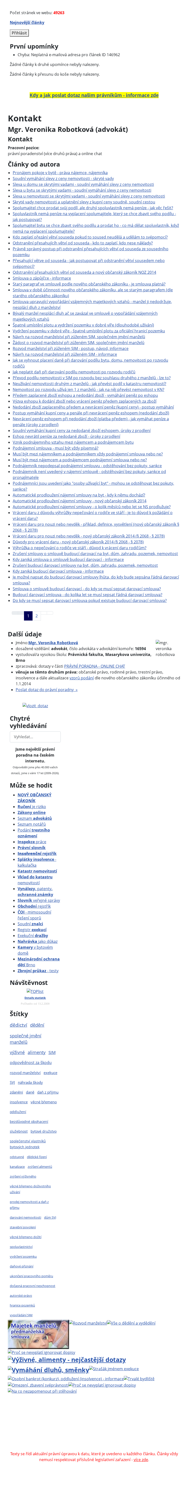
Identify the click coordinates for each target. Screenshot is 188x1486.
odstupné (17, 1157)
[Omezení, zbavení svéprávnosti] (38, 1384)
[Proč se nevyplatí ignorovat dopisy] (102, 1384)
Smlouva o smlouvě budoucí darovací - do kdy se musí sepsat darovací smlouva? (87, 588)
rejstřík (37, 853)
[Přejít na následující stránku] (44, 613)
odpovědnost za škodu (31, 1062)
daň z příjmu (48, 1092)
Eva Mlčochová (124, 1418)
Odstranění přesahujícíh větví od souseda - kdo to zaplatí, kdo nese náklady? (83, 243)
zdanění (16, 1092)
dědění (37, 1025)
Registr (32, 929)
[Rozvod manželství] (88, 1322)
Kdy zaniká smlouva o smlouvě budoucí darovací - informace (68, 559)
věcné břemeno (44, 1101)
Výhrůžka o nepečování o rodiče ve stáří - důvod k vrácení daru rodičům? (79, 547)
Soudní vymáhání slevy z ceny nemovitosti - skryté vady (63, 178)
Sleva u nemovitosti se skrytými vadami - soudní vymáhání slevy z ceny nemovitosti (89, 196)
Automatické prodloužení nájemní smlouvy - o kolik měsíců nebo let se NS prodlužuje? (92, 506)
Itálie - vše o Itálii (128, 1448)
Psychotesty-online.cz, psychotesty (76, 1448)
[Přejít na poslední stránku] (50, 613)
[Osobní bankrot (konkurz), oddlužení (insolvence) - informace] (66, 1378)
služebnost (19, 1131)
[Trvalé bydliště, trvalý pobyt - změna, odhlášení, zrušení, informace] (139, 1378)
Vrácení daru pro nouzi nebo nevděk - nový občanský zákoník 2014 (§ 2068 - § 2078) (89, 536)
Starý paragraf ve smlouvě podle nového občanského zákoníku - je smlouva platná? (89, 284)
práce (32, 841)
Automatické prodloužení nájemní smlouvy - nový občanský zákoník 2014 (79, 501)
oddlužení (18, 1111)
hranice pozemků (22, 1305)
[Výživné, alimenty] (67, 1359)
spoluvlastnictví (21, 1246)
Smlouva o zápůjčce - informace (42, 278)
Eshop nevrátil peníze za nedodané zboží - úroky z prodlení (66, 436)
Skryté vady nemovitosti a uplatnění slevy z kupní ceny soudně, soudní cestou (84, 202)
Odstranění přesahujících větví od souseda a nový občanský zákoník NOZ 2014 (84, 272)
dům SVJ (50, 1217)
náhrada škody (30, 1082)
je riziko (32, 806)
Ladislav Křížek (84, 1424)
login (125, 1430)
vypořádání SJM (21, 1315)
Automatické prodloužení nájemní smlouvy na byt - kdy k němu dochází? (79, 495)
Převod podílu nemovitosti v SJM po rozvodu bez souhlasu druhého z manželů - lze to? (92, 377)
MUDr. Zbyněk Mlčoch (65, 1418)
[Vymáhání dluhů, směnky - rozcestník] (48, 1369)
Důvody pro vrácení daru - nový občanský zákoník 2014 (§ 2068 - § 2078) (78, 542)
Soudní (30, 924)
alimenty (37, 1052)
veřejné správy (39, 900)
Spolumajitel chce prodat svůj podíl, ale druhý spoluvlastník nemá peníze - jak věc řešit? (93, 208)
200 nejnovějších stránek (94, 1430)
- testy (38, 970)
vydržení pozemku (23, 1256)
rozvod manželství (25, 1072)
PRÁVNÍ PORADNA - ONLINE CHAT (94, 666)
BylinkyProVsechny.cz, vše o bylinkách (136, 1442)
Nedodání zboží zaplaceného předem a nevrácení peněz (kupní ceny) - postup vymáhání (93, 407)
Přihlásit (19, 33)
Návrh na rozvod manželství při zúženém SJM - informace (65, 354)
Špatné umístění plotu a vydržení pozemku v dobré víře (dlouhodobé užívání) (83, 325)
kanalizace (17, 1166)
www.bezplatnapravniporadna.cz (128, 1412)
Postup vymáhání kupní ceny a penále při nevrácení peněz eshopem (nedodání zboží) (91, 413)
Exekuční (33, 935)
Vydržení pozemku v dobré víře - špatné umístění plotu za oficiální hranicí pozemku (89, 331)
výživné (17, 1052)
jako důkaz (38, 941)
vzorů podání (82, 678)
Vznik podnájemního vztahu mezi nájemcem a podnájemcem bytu (73, 442)
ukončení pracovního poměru (31, 1276)
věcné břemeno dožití (25, 1237)
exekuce (50, 1072)
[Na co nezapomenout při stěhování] (42, 1391)
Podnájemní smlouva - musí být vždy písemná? (55, 448)
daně (30, 1092)
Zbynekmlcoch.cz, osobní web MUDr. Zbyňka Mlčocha (89, 1436)
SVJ (12, 1082)
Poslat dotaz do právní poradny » (47, 689)
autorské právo (21, 1295)
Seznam (35, 818)
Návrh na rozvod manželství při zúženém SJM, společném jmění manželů (79, 336)
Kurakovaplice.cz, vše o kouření (69, 1442)
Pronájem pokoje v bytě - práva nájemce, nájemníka (60, 172)
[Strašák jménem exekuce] (114, 1368)
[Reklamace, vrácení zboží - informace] (41, 1352)
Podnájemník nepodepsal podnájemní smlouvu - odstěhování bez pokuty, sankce (87, 465)
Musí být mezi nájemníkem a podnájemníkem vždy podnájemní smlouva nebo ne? (88, 454)
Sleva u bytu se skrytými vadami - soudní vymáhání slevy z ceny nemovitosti (82, 190)
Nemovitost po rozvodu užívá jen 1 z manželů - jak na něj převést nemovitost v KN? (88, 389)
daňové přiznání (21, 1266)
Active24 (44, 1424)
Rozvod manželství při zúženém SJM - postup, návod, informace (71, 348)
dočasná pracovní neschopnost (32, 1286)
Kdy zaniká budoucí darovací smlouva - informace (58, 571)
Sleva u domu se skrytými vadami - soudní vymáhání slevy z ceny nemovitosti (83, 184)
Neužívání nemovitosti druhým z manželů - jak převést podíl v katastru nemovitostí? (89, 383)
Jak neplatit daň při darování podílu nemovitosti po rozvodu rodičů (74, 372)
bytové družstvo (44, 1131)
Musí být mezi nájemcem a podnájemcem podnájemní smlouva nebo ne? (80, 460)
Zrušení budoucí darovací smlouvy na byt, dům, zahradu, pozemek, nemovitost (85, 565)
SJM (52, 1052)
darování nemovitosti (25, 1217)
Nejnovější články (27, 22)
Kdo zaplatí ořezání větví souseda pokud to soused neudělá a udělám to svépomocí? (90, 237)
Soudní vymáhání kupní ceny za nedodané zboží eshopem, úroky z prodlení (82, 430)
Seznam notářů (32, 824)
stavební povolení (23, 1227)
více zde (141, 1459)
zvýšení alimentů (40, 1166)
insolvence (19, 1101)
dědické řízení (37, 1157)
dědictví (18, 1025)
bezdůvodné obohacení (29, 1121)
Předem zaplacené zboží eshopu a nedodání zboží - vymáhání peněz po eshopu (85, 395)
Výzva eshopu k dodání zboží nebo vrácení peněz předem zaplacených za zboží (84, 401)
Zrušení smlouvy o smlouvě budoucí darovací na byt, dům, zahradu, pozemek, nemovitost (95, 553)
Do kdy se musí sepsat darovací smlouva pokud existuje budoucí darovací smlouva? (90, 600)
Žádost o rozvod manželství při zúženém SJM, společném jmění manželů (78, 342)
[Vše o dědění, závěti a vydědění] (131, 1322)
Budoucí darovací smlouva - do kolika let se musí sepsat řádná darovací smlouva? (87, 594)
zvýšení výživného (23, 1176)
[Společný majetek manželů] (38, 1334)
